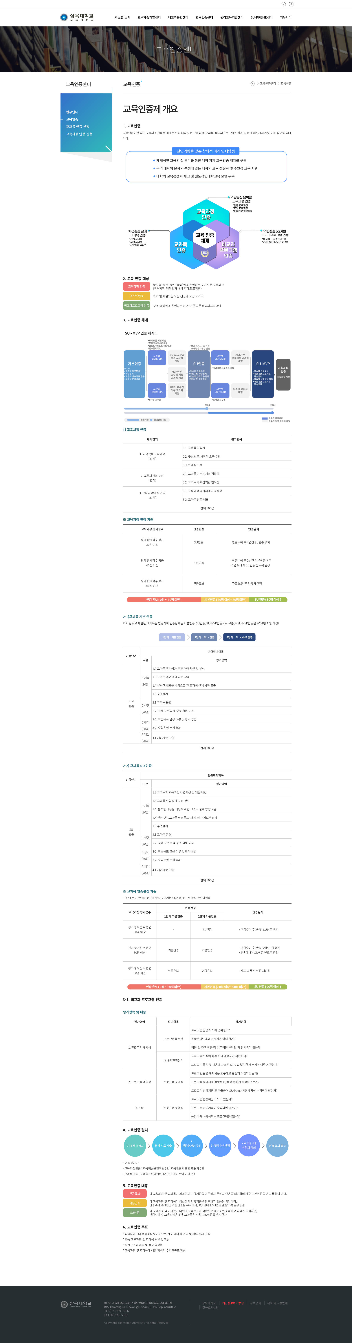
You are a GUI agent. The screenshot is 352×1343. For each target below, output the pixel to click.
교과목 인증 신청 (77, 126)
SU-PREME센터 (262, 17)
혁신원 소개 (122, 17)
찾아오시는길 (210, 1307)
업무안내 (72, 111)
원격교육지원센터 (231, 17)
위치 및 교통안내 (277, 1303)
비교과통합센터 (178, 17)
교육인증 (72, 119)
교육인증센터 (204, 17)
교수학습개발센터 (149, 17)
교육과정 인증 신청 (79, 133)
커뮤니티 (286, 17)
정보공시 (255, 1303)
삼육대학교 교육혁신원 (77, 17)
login (291, 4)
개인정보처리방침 (233, 1303)
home (283, 4)
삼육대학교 (209, 1303)
